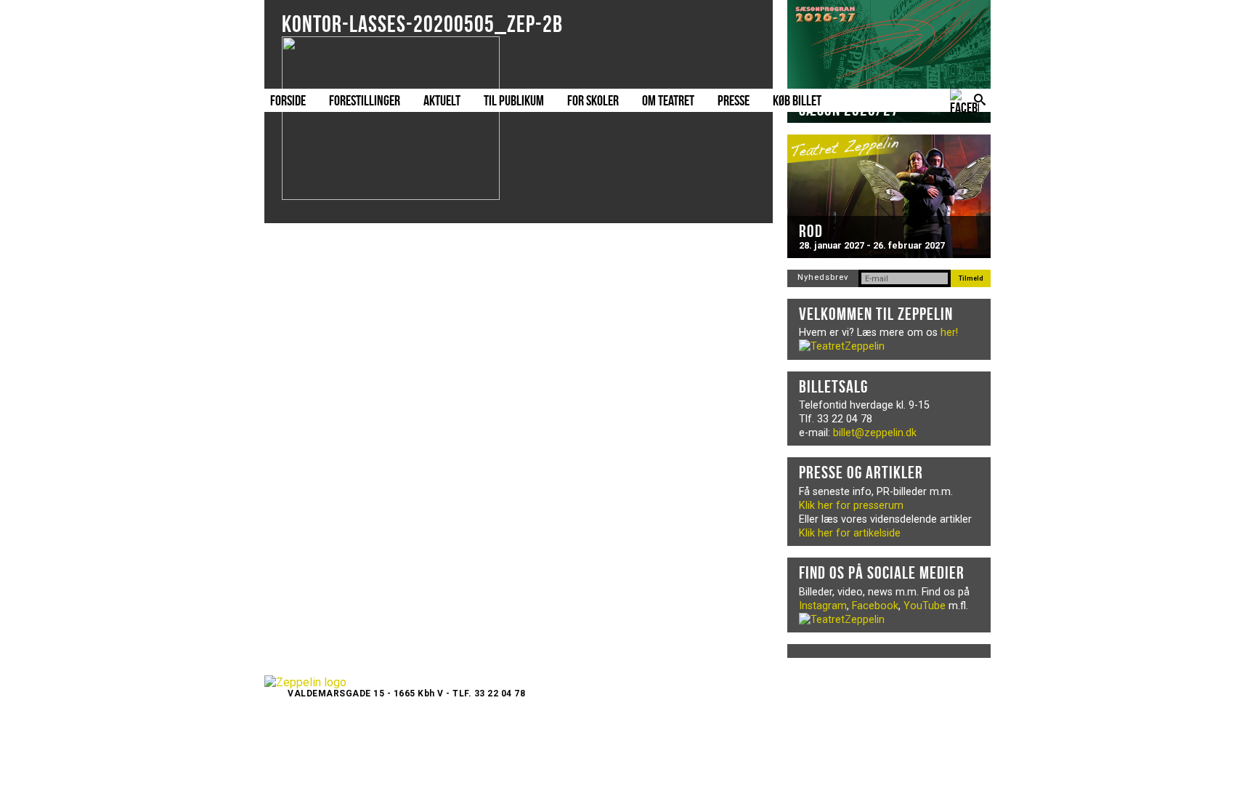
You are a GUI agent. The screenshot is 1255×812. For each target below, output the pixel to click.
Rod (811, 231)
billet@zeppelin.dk (875, 433)
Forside (288, 100)
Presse (734, 100)
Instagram (823, 606)
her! (949, 332)
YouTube (924, 606)
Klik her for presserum (851, 505)
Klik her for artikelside (850, 533)
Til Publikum (514, 100)
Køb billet (797, 100)
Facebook (875, 606)
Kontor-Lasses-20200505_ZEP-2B (422, 23)
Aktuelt (441, 100)
